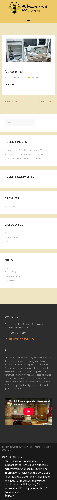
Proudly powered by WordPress (17, 446)
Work (35, 77)
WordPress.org (12, 280)
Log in (8, 267)
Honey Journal (11, 237)
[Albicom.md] (28, 8)
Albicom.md (11, 101)
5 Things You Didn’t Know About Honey (24, 154)
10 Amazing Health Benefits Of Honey (23, 158)
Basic (7, 233)
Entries (10, 272)
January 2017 (11, 206)
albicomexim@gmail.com (21, 338)
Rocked (44, 446)
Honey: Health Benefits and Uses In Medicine (27, 150)
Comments (12, 276)
